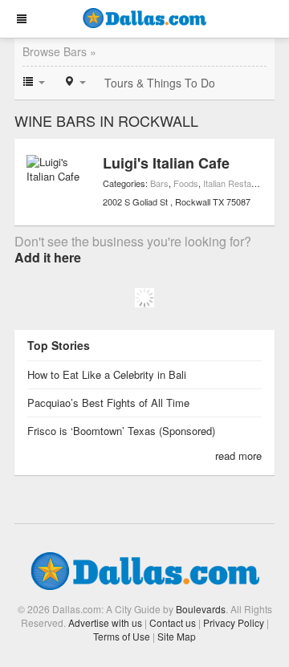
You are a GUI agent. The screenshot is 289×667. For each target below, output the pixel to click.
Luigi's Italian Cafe (166, 163)
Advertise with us (105, 622)
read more (238, 455)
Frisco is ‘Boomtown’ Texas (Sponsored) (121, 430)
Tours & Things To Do (159, 83)
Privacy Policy (233, 622)
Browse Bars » (59, 51)
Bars (159, 183)
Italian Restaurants (239, 183)
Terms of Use (121, 636)
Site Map (176, 636)
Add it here (47, 257)
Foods (185, 183)
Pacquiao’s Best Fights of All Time (108, 402)
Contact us (172, 622)
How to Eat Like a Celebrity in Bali (106, 374)
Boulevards (201, 609)
